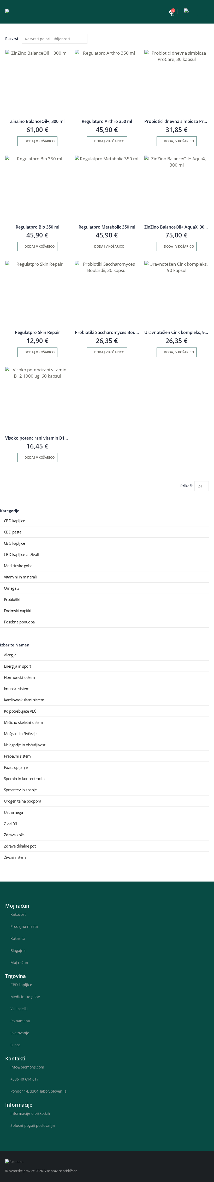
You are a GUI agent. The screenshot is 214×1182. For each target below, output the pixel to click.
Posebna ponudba (19, 621)
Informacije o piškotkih (30, 1113)
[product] (37, 82)
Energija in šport (17, 666)
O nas (15, 1044)
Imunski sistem (16, 688)
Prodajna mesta (24, 926)
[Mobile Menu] (202, 11)
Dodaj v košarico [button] (40, 141)
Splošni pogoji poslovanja (32, 1125)
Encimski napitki (17, 610)
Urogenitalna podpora (22, 801)
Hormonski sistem (19, 677)
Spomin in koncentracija (24, 778)
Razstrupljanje (16, 767)
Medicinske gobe (18, 565)
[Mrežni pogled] (7, 46)
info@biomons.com (27, 1067)
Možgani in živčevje (20, 733)
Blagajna (18, 950)
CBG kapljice (14, 543)
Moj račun (19, 962)
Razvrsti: (13, 38)
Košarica (17, 938)
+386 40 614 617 (24, 1079)
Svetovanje (19, 1032)
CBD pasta (12, 532)
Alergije (10, 654)
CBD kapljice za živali (21, 554)
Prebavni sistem (17, 756)
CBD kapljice (14, 520)
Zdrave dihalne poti (20, 846)
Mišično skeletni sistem (23, 722)
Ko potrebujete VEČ (20, 711)
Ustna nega (13, 812)
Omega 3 (12, 588)
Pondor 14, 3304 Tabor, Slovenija (38, 1091)
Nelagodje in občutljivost (24, 744)
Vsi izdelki (19, 1008)
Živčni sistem (15, 857)
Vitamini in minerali (20, 576)
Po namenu (20, 1020)
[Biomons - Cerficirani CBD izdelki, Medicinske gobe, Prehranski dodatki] (28, 12)
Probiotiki (12, 599)
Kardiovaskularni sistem (24, 699)
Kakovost (18, 914)
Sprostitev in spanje (20, 789)
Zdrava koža (14, 834)
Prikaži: (186, 485)
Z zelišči (10, 823)
